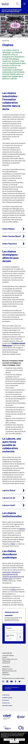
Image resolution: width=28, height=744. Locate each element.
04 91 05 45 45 (6, 663)
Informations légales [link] (7, 705)
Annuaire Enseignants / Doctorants (12, 687)
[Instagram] (3, 682)
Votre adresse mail (10, 635)
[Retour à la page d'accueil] (5, 3)
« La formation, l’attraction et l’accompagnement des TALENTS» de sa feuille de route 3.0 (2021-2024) (13, 574)
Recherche (5, 40)
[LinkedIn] (7, 682)
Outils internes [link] (5, 694)
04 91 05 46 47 (6, 674)
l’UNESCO (22, 528)
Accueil (4, 16)
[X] (19, 682)
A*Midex (13, 589)
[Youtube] (11, 682)
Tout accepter (10, 739)
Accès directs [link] (5, 700)
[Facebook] (15, 682)
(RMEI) (13, 544)
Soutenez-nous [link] (6, 702)
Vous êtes (9, 628)
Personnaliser (14, 742)
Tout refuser (20, 739)
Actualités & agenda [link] (7, 697)
